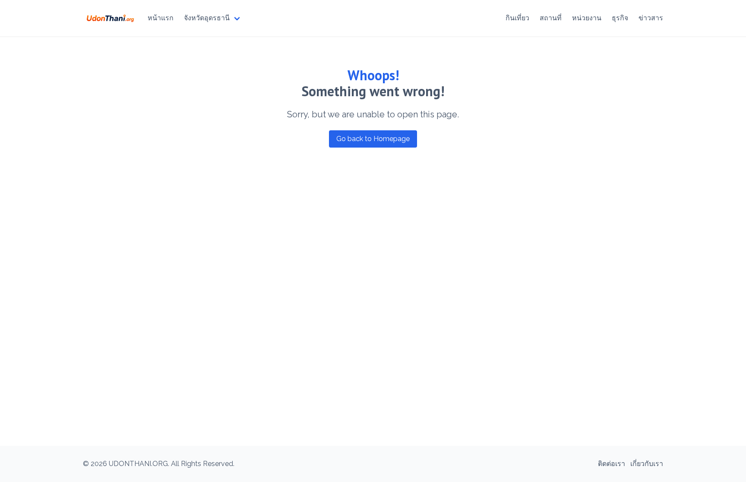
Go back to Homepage (373, 139)
